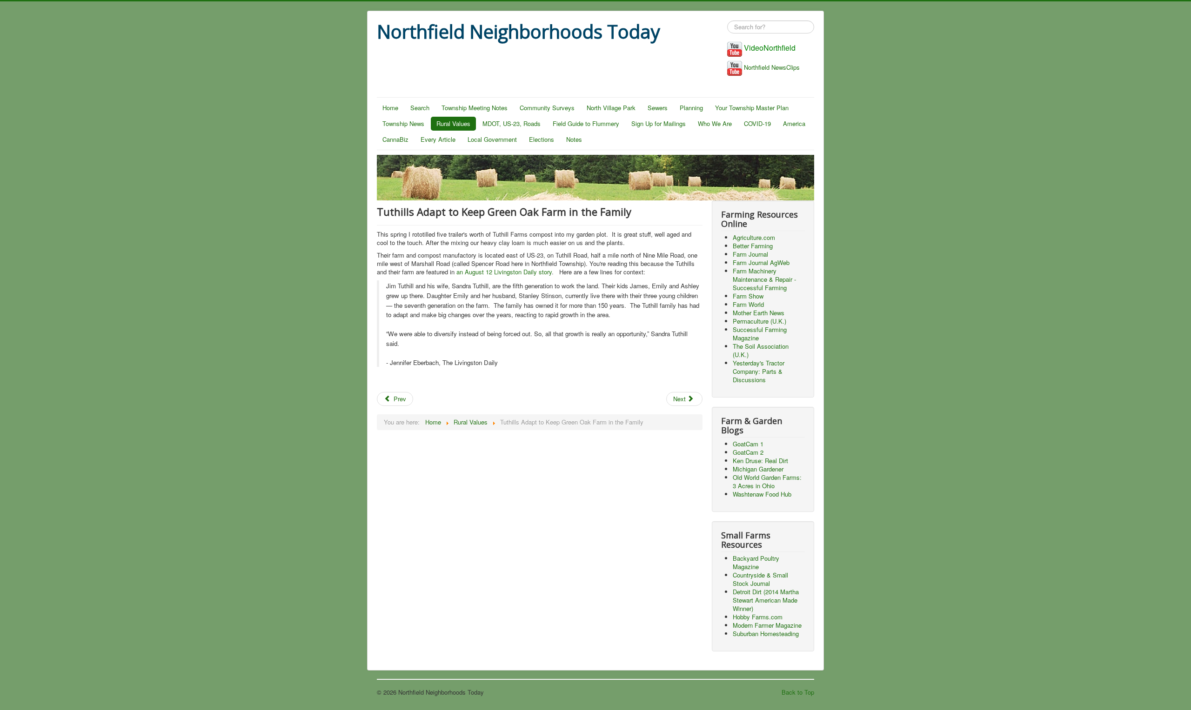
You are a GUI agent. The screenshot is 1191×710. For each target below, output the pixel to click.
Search (419, 107)
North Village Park (611, 107)
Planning (691, 107)
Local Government (492, 139)
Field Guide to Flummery (586, 123)
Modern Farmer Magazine (767, 625)
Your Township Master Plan (752, 107)
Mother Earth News (758, 312)
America (794, 123)
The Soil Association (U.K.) (761, 350)
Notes (574, 139)
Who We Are (715, 123)
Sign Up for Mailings (658, 123)
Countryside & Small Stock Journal (760, 579)
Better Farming (753, 245)
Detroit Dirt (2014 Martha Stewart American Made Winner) (766, 600)
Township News (403, 123)
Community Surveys (547, 107)
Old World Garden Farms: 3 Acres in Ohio (767, 481)
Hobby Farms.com (758, 616)
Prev (399, 398)
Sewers (658, 107)
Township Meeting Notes (475, 107)
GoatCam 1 (748, 443)
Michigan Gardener (758, 468)
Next (680, 398)
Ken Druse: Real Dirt (760, 460)
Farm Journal (750, 254)
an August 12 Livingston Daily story (504, 271)
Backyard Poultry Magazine (756, 562)
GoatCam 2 (748, 452)
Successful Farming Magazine (760, 333)
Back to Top (798, 692)
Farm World (748, 304)
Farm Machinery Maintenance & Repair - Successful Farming (764, 279)
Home (390, 107)
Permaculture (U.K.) (759, 321)
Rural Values (453, 123)
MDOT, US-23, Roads (511, 123)
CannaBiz (395, 139)
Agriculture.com (754, 237)
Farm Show (748, 296)
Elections (541, 139)
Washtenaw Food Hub (762, 494)
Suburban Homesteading (766, 633)
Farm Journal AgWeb (761, 262)
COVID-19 (757, 123)
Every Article (438, 139)
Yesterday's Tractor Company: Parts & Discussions (758, 371)
